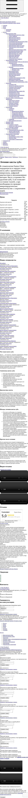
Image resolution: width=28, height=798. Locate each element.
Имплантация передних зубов (16, 35)
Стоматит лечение (13, 124)
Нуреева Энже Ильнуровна (7, 335)
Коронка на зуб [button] (13, 63)
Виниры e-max (15, 69)
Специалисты (6, 140)
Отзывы (5, 628)
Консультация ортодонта (15, 120)
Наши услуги (8, 157)
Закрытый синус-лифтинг (15, 59)
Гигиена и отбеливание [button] (12, 128)
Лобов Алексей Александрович (8, 324)
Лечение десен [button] (9, 123)
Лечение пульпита (13, 103)
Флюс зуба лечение (14, 102)
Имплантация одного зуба (15, 52)
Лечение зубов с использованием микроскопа (14, 639)
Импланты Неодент (14, 56)
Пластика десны (13, 89)
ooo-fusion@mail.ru (4, 151)
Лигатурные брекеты (17, 112)
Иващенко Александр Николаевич (9, 266)
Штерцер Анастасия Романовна (8, 276)
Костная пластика (13, 40)
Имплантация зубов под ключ (16, 45)
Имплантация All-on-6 (14, 37)
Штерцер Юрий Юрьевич (6, 308)
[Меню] (12, 6)
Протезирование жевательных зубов (18, 81)
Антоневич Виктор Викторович (8, 303)
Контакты (5, 144)
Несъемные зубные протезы (16, 80)
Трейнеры (11, 119)
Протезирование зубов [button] (12, 60)
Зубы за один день (13, 57)
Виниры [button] (11, 67)
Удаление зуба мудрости (15, 87)
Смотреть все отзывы (5, 469)
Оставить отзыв (18, 621)
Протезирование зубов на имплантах (18, 61)
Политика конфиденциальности (13, 649)
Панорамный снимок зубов (16, 136)
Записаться (8, 268)
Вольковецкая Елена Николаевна (8, 298)
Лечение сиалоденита (14, 88)
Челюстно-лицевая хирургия (16, 85)
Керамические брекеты (18, 111)
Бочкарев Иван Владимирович (8, 271)
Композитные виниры (14, 79)
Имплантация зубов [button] (11, 33)
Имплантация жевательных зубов (17, 49)
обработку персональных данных (8, 614)
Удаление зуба (12, 84)
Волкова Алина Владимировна (8, 287)
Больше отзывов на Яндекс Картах (9, 569)
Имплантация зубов (8, 635)
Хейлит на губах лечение (15, 126)
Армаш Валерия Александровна (8, 346)
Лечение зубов (9, 122)
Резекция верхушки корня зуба (17, 91)
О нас (4, 627)
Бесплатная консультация (6, 192)
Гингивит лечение (13, 127)
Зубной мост (12, 76)
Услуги (5, 623)
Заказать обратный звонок (7, 621)
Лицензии (8, 29)
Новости (5, 143)
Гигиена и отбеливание (9, 641)
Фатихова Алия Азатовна (6, 319)
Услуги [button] (5, 32)
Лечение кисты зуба (14, 96)
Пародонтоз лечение (14, 100)
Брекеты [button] (11, 110)
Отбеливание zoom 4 (14, 132)
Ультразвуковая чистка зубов (16, 130)
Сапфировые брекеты (17, 114)
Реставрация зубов (13, 104)
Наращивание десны (14, 92)
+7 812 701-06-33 (4, 17)
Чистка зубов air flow (14, 131)
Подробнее (3, 263)
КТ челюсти (12, 135)
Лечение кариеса (13, 106)
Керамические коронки (18, 65)
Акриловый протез (14, 72)
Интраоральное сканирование (16, 95)
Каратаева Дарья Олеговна (7, 292)
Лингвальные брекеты (17, 115)
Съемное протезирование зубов (17, 77)
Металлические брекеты (18, 116)
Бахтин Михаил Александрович (8, 330)
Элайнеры (11, 108)
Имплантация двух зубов (15, 53)
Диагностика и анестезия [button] (12, 134)
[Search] (14, 154)
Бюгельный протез (14, 71)
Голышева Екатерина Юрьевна (8, 341)
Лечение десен (6, 640)
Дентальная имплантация (15, 44)
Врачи (4, 626)
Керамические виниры (18, 68)
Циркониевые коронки (15, 73)
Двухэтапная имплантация (16, 43)
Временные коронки (17, 64)
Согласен (3, 797)
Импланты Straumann (14, 55)
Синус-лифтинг (13, 36)
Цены (4, 27)
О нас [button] (4, 28)
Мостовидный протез (14, 75)
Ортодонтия (6, 643)
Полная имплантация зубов (16, 51)
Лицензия (2, 649)
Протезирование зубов (9, 636)
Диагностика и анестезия (9, 644)
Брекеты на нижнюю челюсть (19, 118)
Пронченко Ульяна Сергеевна (7, 282)
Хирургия (15, 157)
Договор (8, 31)
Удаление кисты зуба (14, 93)
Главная (5, 25)
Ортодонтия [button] (9, 107)
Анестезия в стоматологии (16, 139)
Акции (4, 142)
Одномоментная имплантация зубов (18, 41)
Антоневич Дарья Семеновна (7, 314)
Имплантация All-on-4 (14, 39)
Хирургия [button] (8, 83)
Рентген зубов (12, 138)
